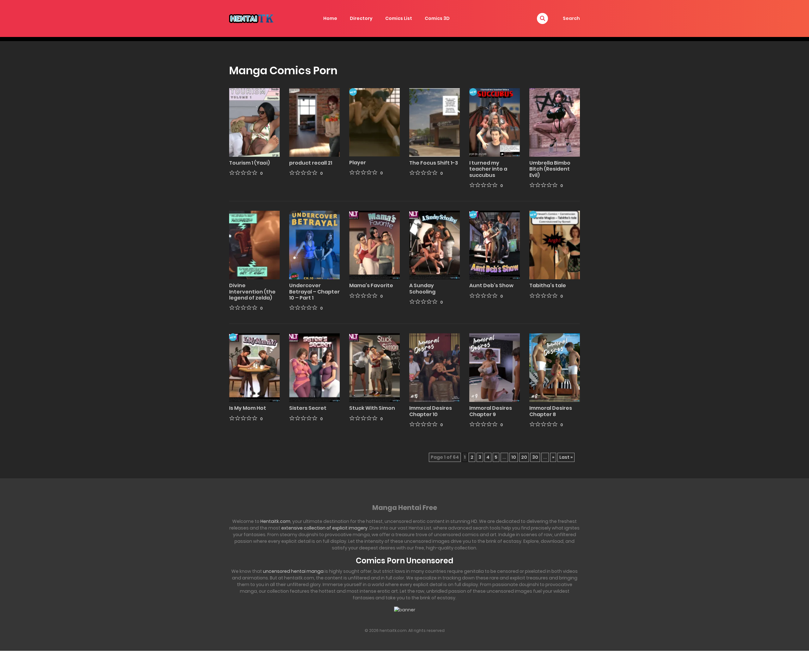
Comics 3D (437, 18)
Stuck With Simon (372, 408)
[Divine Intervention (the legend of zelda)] (254, 244)
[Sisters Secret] (314, 367)
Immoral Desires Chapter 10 (430, 411)
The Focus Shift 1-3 (433, 163)
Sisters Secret (307, 408)
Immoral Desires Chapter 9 (490, 411)
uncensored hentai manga (293, 571)
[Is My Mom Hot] (254, 367)
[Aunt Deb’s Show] (494, 244)
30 (535, 457)
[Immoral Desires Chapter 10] (434, 367)
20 (524, 457)
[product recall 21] (314, 122)
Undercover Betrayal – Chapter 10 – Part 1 (314, 291)
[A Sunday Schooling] (434, 244)
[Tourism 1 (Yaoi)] (254, 122)
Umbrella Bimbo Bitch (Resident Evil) (549, 169)
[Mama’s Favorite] (374, 244)
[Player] (374, 122)
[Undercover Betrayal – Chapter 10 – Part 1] (314, 244)
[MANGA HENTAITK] (251, 18)
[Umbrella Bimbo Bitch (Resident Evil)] (554, 122)
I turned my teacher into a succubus (488, 169)
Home (330, 18)
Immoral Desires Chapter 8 (550, 411)
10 (513, 457)
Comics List (398, 18)
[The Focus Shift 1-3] (434, 122)
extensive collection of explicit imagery (324, 528)
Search (571, 18)
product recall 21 (310, 163)
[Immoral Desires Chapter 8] (554, 367)
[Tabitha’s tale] (554, 244)
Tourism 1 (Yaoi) (249, 163)
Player (357, 162)
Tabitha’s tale (547, 285)
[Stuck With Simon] (374, 367)
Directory (361, 18)
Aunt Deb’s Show (491, 285)
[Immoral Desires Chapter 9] (494, 367)
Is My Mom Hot (247, 408)
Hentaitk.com (275, 521)
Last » (566, 457)
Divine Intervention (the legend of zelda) (252, 291)
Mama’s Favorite (371, 285)
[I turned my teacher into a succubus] (494, 122)
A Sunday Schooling (422, 288)
